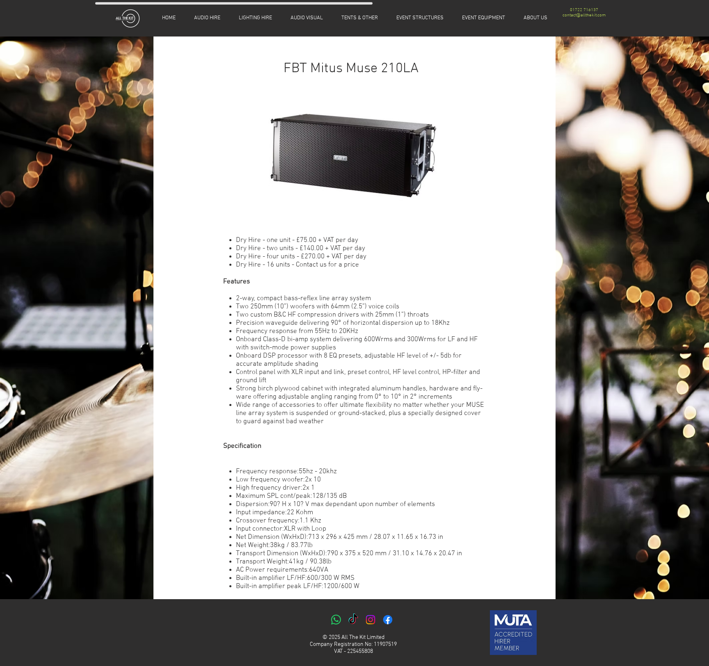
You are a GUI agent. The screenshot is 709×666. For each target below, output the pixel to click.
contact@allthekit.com (584, 15)
